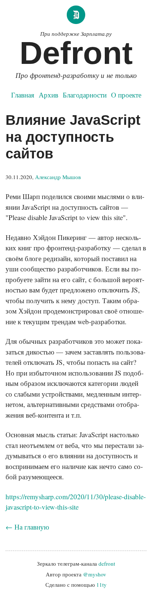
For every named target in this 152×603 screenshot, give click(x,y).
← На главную (27, 526)
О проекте (126, 94)
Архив (48, 94)
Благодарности (85, 94)
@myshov (94, 574)
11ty (101, 584)
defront (107, 563)
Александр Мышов (58, 177)
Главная (22, 94)
